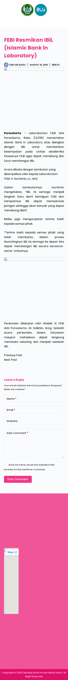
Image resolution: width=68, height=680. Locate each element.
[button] (34, 22)
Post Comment (17, 479)
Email (11, 410)
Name (11, 399)
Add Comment (17, 433)
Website (12, 421)
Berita (56, 64)
